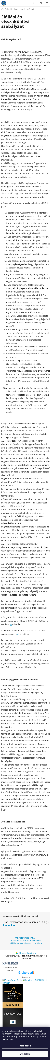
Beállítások (25, 1045)
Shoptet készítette (27, 953)
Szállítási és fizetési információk (26, 940)
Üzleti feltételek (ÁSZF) (25, 937)
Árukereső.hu (26, 977)
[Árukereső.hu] (26, 973)
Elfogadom (25, 1053)
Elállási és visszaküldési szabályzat (26, 943)
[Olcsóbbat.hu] (10, 963)
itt (11, 624)
